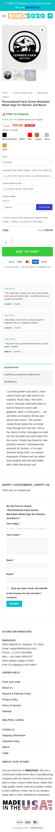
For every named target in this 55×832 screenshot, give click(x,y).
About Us (7, 687)
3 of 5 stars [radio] (19, 529)
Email (10, 574)
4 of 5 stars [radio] (29, 529)
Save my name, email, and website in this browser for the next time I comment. (26, 593)
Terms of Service (11, 705)
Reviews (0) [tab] (10, 382)
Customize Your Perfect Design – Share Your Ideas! (26, 170)
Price (9, 156)
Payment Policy (11, 741)
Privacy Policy (10, 699)
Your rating (13, 523)
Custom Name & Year (12, 183)
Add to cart (27, 251)
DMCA (6, 747)
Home (5, 93)
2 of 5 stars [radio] (12, 529)
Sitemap (6, 711)
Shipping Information (13, 735)
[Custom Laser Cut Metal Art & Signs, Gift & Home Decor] (26, 16)
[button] (4, 16)
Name (10, 560)
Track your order (11, 682)
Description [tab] (11, 367)
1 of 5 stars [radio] (7, 529)
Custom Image (9, 196)
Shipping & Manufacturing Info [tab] (22, 375)
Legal (5, 753)
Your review (13, 535)
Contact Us (8, 729)
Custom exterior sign (22, 93)
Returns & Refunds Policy (16, 693)
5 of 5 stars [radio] (40, 529)
